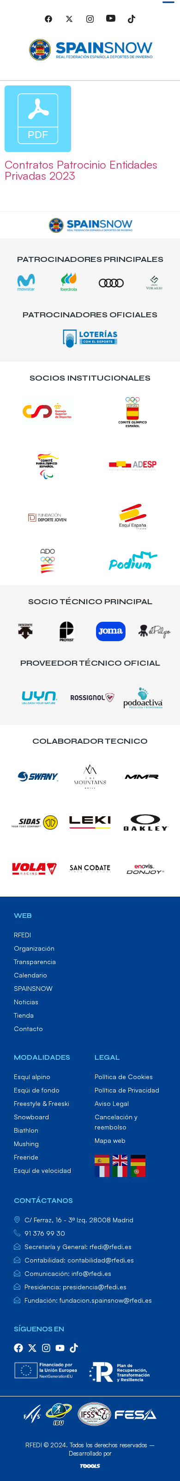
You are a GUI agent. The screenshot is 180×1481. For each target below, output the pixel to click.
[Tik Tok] (131, 23)
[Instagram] (90, 23)
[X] (69, 23)
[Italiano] (122, 1170)
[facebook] (18, 1348)
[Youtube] (111, 23)
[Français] (104, 1170)
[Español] (104, 1159)
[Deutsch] (140, 1159)
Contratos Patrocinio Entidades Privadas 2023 (81, 170)
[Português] (140, 1170)
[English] (122, 1159)
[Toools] (90, 1466)
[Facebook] (48, 23)
